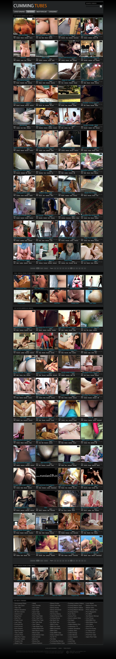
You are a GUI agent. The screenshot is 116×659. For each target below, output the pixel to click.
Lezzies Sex (72, 643)
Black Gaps (36, 632)
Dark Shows (36, 637)
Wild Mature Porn (91, 622)
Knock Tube (36, 614)
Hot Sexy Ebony (55, 614)
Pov (52, 172)
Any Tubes (35, 607)
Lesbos (70, 639)
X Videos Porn (90, 630)
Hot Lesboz (71, 622)
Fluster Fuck (19, 620)
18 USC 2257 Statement (51, 648)
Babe (43, 37)
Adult (34, 603)
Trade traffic (67, 648)
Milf (97, 37)
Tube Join (18, 607)
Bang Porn (18, 616)
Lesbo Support (73, 637)
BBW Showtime (55, 628)
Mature (40, 82)
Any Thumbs (36, 605)
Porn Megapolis (91, 612)
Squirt (44, 82)
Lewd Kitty (71, 641)
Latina (22, 60)
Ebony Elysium (37, 643)
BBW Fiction (54, 624)
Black (30, 442)
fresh (42, 268)
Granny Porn (72, 616)
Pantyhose (52, 510)
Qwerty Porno (19, 630)
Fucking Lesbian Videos (76, 603)
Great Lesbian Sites (74, 618)
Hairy (62, 127)
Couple (49, 60)
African (77, 217)
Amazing (45, 127)
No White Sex (54, 622)
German (74, 105)
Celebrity (90, 127)
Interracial (26, 420)
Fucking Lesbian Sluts (57, 643)
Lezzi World (90, 603)
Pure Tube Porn (37, 618)
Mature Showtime (20, 610)
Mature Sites (90, 607)
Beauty (74, 442)
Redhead (30, 240)
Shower (93, 195)
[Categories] (53, 11)
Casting (31, 195)
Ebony (65, 510)
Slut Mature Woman (92, 616)
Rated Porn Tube (37, 620)
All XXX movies (20, 612)
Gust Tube (35, 610)
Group (92, 172)
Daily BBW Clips (55, 632)
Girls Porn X (90, 626)
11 (57, 268)
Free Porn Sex (90, 632)
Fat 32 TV (53, 637)
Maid (71, 375)
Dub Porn (18, 618)
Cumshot (31, 150)
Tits (43, 105)
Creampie (53, 82)
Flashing (69, 510)
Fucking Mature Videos (75, 607)
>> (84, 268)
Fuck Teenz (72, 614)
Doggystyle (68, 217)
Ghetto (30, 330)
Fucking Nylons (73, 612)
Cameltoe (98, 60)
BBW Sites (53, 630)
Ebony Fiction (54, 603)
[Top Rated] (30, 11)
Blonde (22, 37)
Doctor (94, 37)
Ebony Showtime (55, 610)
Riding (52, 195)
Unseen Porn (19, 635)
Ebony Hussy (54, 607)
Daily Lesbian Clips (56, 635)
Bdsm (43, 240)
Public (74, 330)
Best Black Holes (38, 630)
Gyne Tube (36, 612)
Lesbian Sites (72, 630)
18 (76, 268)
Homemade (76, 37)
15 (68, 268)
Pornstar (26, 217)
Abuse (60, 648)
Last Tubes (18, 622)
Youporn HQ (19, 641)
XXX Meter (89, 624)
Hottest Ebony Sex (56, 616)
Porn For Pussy (91, 628)
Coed (71, 532)
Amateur (18, 37)
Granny (31, 37)
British (52, 150)
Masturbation (49, 375)
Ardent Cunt (18, 614)
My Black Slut (54, 620)
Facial (97, 150)
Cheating (55, 127)
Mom (67, 262)
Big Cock (52, 105)
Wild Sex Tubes (20, 639)
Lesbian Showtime (74, 628)
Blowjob (67, 60)
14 (65, 268)
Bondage (26, 330)
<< (55, 268)
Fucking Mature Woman (75, 610)
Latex (51, 240)
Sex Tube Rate (37, 622)
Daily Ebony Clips (38, 635)
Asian (17, 262)
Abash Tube (18, 643)
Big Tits (75, 262)
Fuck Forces (19, 626)
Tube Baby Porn (37, 626)
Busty (70, 352)
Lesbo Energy (72, 632)
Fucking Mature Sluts (75, 605)
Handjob (22, 217)
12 (60, 268)
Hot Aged (71, 620)
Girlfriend (73, 217)
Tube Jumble (19, 632)
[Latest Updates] (19, 11)
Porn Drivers (19, 628)
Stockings (41, 127)
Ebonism (35, 639)
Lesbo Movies (72, 635)
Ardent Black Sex (38, 628)
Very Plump (89, 618)
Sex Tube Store (20, 605)
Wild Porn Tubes (20, 637)
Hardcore (27, 105)
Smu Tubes (36, 624)
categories (33, 268)
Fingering (22, 82)
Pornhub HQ (18, 624)
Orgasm (75, 82)
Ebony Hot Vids (55, 605)
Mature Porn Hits (91, 605)
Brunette (50, 37)
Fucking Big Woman (56, 641)
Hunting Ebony (55, 618)
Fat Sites (53, 639)
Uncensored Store (20, 603)
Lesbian (66, 127)
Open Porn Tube (91, 637)
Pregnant (71, 262)
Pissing (29, 172)
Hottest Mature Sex (74, 624)
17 (74, 268)
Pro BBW (89, 614)
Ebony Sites (54, 612)
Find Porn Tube (91, 635)
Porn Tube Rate (37, 616)
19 (79, 268)
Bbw (85, 105)
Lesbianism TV (73, 626)
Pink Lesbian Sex (91, 610)
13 (63, 268)
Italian (53, 60)
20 (82, 268)
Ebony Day (36, 641)
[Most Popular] (41, 11)
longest (46, 268)
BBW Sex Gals (55, 626)
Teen (67, 37)
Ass (94, 60)
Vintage (92, 82)
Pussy (52, 465)
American (27, 37)
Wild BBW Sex (91, 620)
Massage (71, 82)
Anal (40, 37)
